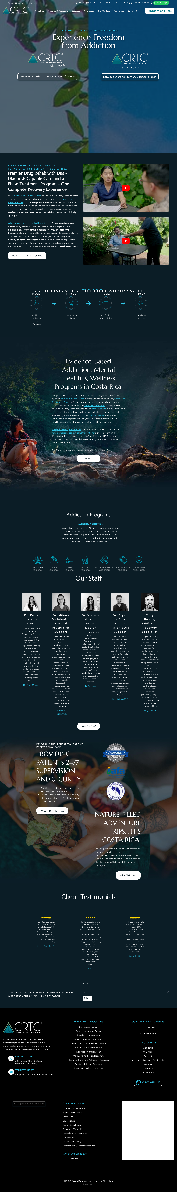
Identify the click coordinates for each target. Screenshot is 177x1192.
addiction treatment (94, 405)
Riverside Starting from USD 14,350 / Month (47, 76)
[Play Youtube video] (126, 188)
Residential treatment (88, 1035)
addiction (68, 199)
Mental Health (70, 1137)
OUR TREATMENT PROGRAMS (27, 255)
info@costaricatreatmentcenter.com (34, 1075)
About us (148, 1048)
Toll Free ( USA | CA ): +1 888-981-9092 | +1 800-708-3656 (103, 3)
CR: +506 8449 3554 (141, 3)
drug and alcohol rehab (73, 399)
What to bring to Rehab (52, 811)
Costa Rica (16, 196)
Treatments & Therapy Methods (79, 1146)
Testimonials (147, 1072)
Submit (87, 998)
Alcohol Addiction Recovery (88, 1039)
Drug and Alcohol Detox (88, 1031)
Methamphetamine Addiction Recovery (88, 1060)
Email (85, 983)
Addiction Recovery (73, 1112)
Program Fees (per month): (66, 429)
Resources (148, 1068)
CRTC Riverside (148, 1033)
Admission (148, 1052)
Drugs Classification (73, 1125)
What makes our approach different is (27, 223)
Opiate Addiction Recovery (88, 1064)
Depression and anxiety (88, 1052)
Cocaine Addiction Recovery (88, 1047)
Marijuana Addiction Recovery (88, 1056)
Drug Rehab (69, 1121)
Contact (148, 1056)
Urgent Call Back (161, 10)
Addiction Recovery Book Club (148, 1060)
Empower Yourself (72, 1129)
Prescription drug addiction (88, 1068)
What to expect (128, 875)
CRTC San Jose (148, 1028)
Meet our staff (89, 726)
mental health (15, 202)
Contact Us (133, 11)
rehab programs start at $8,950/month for (73, 433)
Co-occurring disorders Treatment (88, 1043)
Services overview (88, 1027)
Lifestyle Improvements (75, 1133)
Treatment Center (31, 196)
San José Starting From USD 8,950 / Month (129, 76)
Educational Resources (74, 1108)
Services (148, 1064)
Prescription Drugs (72, 1141)
